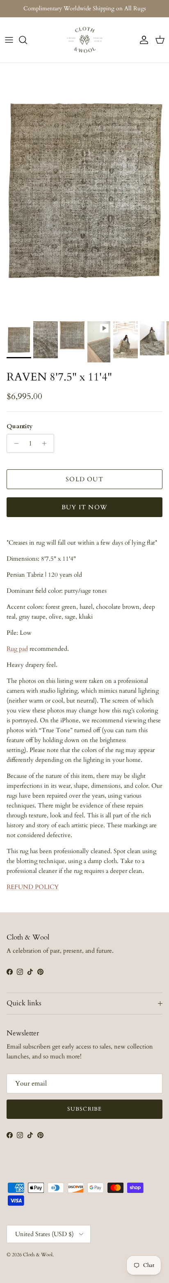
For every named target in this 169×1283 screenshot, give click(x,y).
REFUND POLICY (33, 887)
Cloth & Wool (38, 1254)
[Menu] (9, 40)
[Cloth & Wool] (84, 39)
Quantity (20, 426)
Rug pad (17, 649)
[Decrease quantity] (14, 443)
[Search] (27, 40)
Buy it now (84, 507)
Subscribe (84, 1109)
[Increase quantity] (46, 443)
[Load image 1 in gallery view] (84, 190)
